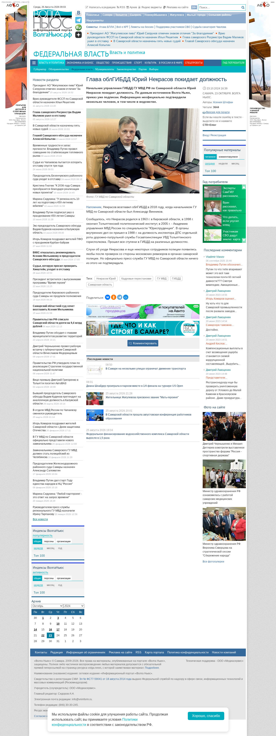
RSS (122, 7)
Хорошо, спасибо (206, 716)
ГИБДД (176, 278)
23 (50, 635)
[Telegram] (119, 297)
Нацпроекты (95, 20)
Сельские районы (220, 14)
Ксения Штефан (223, 102)
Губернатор (40, 69)
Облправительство (59, 69)
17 (58, 629)
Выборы (153, 69)
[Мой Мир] (125, 297)
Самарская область (100, 284)
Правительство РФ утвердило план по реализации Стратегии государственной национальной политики (58, 366)
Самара (107, 14)
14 (35, 629)
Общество (102, 62)
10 (58, 623)
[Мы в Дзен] (78, 35)
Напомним (93, 207)
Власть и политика (127, 52)
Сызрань (135, 14)
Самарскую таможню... (220, 325)
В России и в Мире (170, 62)
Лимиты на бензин (142, 26)
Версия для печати (218, 112)
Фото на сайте (214, 407)
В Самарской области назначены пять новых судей (147, 41)
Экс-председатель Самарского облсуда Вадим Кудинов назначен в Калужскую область (57, 229)
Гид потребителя (234, 62)
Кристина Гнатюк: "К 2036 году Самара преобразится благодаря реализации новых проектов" (56, 189)
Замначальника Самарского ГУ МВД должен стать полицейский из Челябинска (55, 454)
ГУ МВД (161, 278)
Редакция (56, 652)
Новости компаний (224, 652)
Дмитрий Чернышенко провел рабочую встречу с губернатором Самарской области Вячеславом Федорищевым (57, 350)
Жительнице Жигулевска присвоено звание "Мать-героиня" (142, 397)
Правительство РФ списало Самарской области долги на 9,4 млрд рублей (57, 323)
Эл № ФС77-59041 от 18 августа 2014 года (105, 679)
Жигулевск (177, 14)
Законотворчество (126, 69)
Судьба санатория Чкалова (209, 26)
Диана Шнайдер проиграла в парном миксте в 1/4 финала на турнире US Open (134, 385)
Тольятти (121, 14)
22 (42, 635)
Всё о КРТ (122, 26)
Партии (143, 69)
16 (50, 629)
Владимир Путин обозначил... (224, 264)
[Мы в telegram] (78, 20)
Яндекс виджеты (151, 7)
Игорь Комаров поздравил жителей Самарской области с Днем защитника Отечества (56, 427)
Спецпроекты (193, 62)
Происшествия (122, 62)
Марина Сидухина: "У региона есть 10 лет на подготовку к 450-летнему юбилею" (56, 202)
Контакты (41, 652)
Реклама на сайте (177, 7)
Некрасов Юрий (106, 278)
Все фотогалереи (213, 561)
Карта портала (154, 652)
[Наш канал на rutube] (78, 27)
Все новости (40, 519)
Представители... (216, 377)
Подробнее (152, 667)
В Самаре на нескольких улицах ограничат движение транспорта (146, 368)
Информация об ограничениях (85, 652)
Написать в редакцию (102, 7)
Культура (150, 62)
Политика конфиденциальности (188, 652)
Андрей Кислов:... (216, 343)
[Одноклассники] (113, 297)
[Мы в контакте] (78, 12)
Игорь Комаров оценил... (221, 298)
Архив (133, 7)
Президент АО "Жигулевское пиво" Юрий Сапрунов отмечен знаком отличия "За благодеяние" (152, 33)
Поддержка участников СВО (173, 26)
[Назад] (244, 187)
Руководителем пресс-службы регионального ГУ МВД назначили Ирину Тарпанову (54, 511)
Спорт (138, 62)
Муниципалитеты (104, 69)
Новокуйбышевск (155, 14)
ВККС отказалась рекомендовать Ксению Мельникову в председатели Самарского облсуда (56, 256)
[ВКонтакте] (107, 297)
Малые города (196, 14)
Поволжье (92, 14)
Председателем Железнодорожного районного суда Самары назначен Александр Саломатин (55, 467)
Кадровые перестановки (136, 278)
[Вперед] (244, 240)
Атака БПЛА (106, 26)
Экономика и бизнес (80, 62)
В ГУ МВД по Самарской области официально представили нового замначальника (53, 440)
